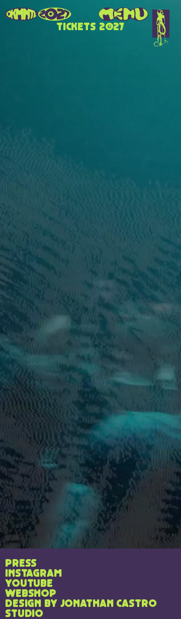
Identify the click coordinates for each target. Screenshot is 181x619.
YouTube (29, 584)
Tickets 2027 (90, 27)
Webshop (30, 594)
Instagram (33, 574)
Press (21, 564)
